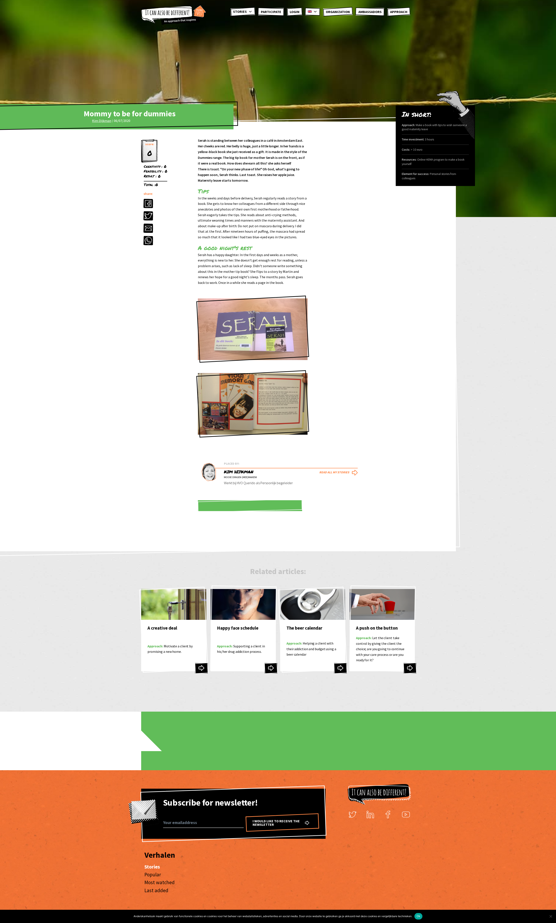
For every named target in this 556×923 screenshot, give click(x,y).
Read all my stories (334, 472)
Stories (240, 11)
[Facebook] (388, 814)
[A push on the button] (410, 668)
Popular (152, 874)
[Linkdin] (370, 814)
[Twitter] (352, 814)
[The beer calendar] (340, 668)
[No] (550, 916)
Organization (338, 12)
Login (295, 12)
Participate (271, 12)
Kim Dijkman (101, 120)
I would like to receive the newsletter (276, 823)
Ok (418, 916)
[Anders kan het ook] (173, 15)
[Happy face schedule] (271, 668)
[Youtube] (406, 814)
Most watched (159, 882)
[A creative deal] (201, 668)
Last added (156, 890)
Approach (398, 12)
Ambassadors (370, 12)
